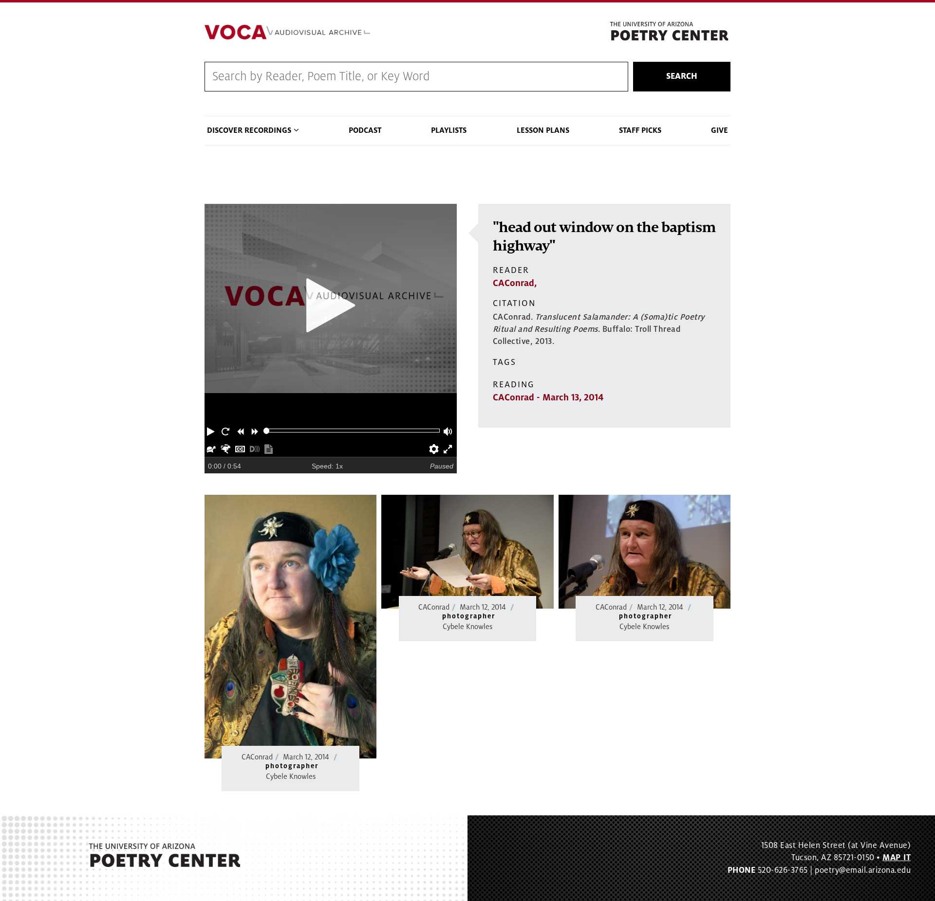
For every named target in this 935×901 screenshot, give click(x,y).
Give (719, 130)
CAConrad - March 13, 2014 (548, 397)
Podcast (365, 130)
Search (681, 76)
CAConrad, (515, 283)
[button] (212, 430)
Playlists (449, 130)
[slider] (266, 431)
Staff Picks (640, 130)
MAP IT (896, 857)
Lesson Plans (543, 130)
